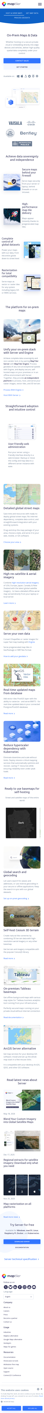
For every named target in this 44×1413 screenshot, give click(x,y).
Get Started (22, 67)
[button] (40, 4)
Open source (8, 1368)
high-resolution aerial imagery (25, 582)
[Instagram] (24, 1286)
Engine (32, 642)
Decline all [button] (32, 1408)
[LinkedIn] (14, 1286)
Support (7, 1372)
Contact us (8, 1322)
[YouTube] (28, 1286)
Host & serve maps (14, 13)
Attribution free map (11, 1364)
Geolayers (7, 1343)
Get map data (32, 13)
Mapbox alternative (11, 1336)
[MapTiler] (11, 4)
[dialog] (22, 1399)
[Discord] (33, 1286)
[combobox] (38, 1389)
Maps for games (10, 1347)
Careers (6, 1311)
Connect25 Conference (12, 1375)
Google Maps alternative (13, 1339)
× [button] (41, 1389)
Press (6, 1314)
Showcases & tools (11, 1361)
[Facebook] (19, 1286)
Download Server (22, 1241)
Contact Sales (22, 61)
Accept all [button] (11, 1408)
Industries (7, 1332)
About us (7, 1307)
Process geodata (22, 18)
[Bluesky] (9, 1286)
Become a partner (10, 1318)
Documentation (22, 1247)
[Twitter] (5, 1286)
